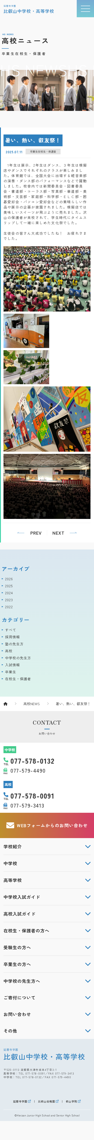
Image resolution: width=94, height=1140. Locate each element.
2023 (9, 599)
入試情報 (12, 664)
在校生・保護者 (18, 678)
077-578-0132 (32, 1077)
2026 (9, 578)
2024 (9, 592)
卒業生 (10, 671)
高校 (8, 650)
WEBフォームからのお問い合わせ (52, 825)
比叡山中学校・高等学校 (44, 1054)
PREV (36, 533)
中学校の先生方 (18, 657)
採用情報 (12, 636)
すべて (10, 629)
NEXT (58, 533)
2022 (9, 606)
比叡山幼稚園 (46, 1101)
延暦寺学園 (20, 1101)
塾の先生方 (14, 643)
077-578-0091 (35, 1073)
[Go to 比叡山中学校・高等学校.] (9, 703)
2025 (9, 585)
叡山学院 (71, 1101)
